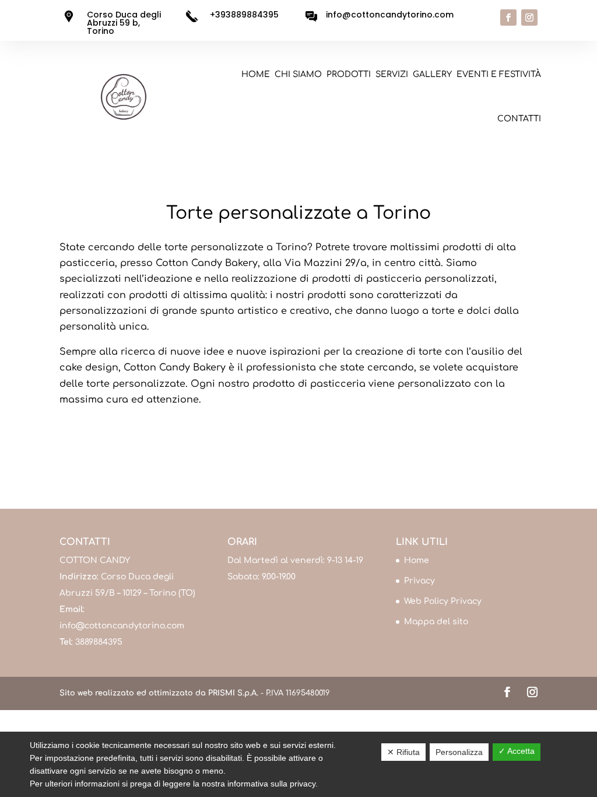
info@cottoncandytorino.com (121, 625)
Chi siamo (298, 74)
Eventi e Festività (498, 74)
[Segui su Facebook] (508, 17)
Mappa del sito (436, 621)
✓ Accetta (516, 751)
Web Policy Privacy (443, 601)
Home (255, 74)
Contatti (519, 118)
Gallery (432, 74)
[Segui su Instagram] (529, 17)
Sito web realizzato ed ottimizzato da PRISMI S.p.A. (158, 693)
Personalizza (459, 752)
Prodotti (348, 74)
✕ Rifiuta (403, 752)
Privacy (419, 580)
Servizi (391, 74)
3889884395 (98, 642)
